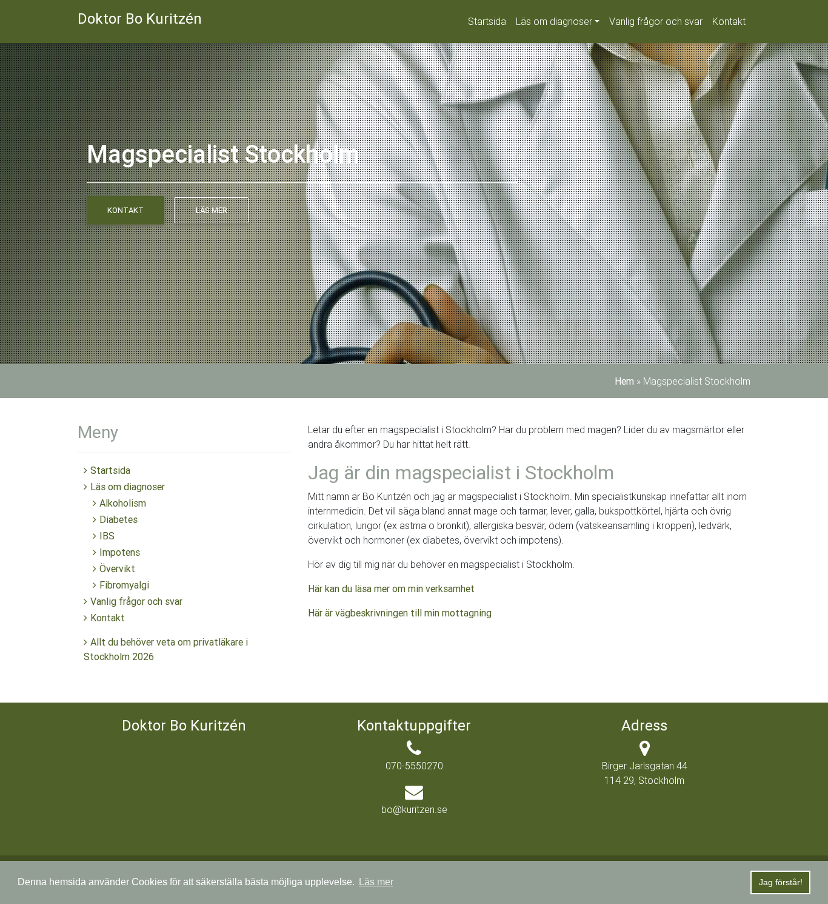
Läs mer (211, 210)
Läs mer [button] (376, 882)
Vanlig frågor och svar (656, 21)
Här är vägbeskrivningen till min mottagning (400, 613)
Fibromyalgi (124, 585)
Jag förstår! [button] (781, 882)
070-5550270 (414, 766)
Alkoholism (122, 503)
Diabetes (118, 519)
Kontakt (729, 21)
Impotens (119, 552)
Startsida (487, 21)
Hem (624, 381)
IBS (107, 536)
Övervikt (117, 568)
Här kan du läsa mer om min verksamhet (391, 588)
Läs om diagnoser (554, 21)
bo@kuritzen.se (414, 809)
